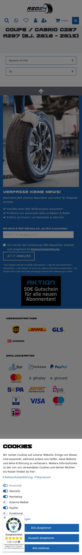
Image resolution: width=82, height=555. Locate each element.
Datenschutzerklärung (45, 249)
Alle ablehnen (41, 548)
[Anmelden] (36, 21)
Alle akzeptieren (41, 528)
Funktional (16, 513)
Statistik (14, 491)
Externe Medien (19, 502)
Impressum (43, 477)
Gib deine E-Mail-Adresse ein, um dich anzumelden (35, 228)
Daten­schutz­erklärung (19, 477)
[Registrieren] (44, 21)
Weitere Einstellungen (16, 519)
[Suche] (6, 21)
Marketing (15, 497)
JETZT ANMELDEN (19, 256)
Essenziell (15, 485)
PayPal (13, 508)
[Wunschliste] (26, 21)
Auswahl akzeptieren (41, 538)
